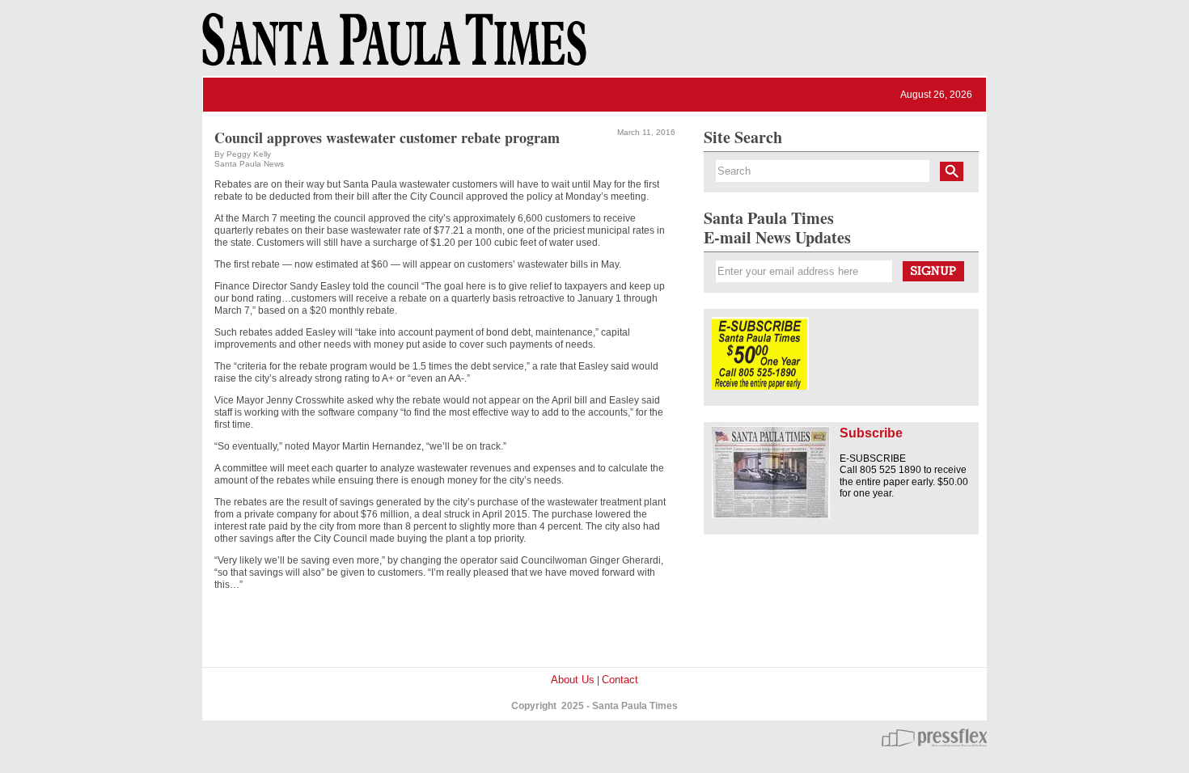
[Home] (391, 47)
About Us (572, 680)
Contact (620, 680)
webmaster (934, 737)
